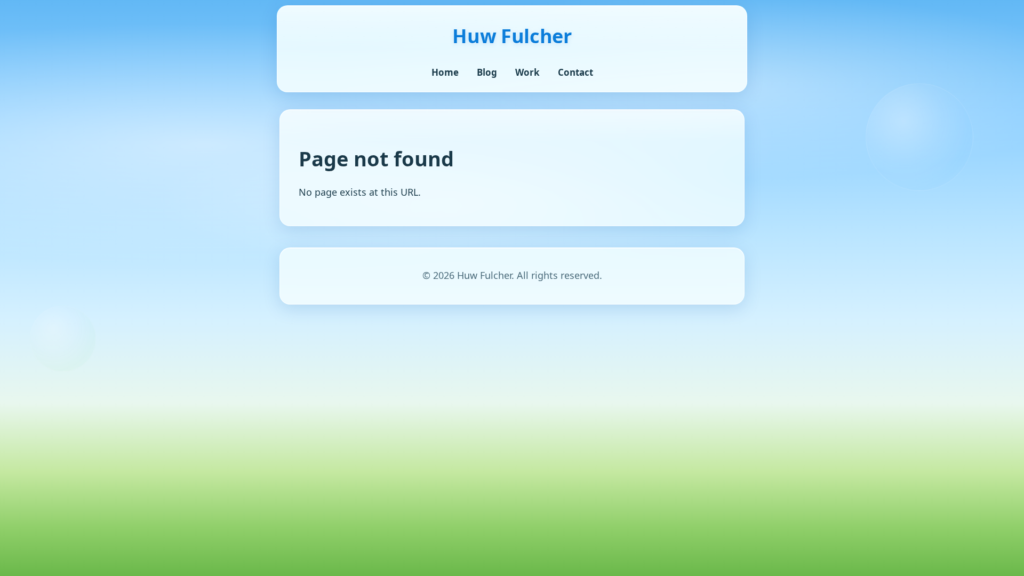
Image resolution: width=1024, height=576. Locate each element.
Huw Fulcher (512, 36)
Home (445, 72)
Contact (575, 72)
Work (527, 72)
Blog (487, 72)
